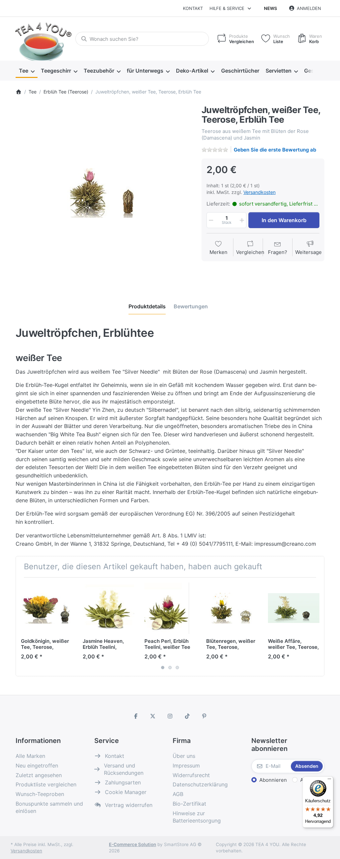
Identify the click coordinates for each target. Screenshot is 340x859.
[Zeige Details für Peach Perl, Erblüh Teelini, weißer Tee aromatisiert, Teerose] (170, 608)
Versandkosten (259, 192)
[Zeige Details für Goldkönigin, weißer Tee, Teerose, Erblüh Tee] (46, 608)
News (270, 8)
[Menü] (329, 780)
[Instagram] (170, 716)
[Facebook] (135, 716)
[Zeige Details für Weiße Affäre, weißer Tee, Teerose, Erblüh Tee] (293, 608)
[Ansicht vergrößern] (104, 193)
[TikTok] (187, 716)
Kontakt (193, 8)
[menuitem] (27, 71)
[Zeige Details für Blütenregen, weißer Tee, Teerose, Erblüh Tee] (232, 608)
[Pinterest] (204, 716)
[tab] (147, 306)
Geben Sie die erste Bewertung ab (275, 150)
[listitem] (104, 193)
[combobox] (142, 39)
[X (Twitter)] (153, 716)
